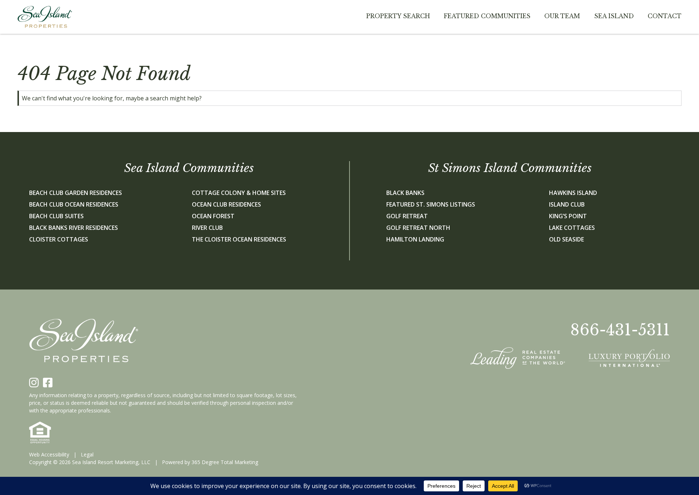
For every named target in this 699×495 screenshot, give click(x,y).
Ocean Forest (213, 216)
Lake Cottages (572, 228)
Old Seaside (566, 239)
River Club (207, 228)
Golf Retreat (407, 216)
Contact (665, 16)
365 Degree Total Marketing (224, 462)
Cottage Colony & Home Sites (239, 193)
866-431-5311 (620, 329)
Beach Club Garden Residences (75, 193)
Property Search (398, 16)
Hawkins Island (573, 193)
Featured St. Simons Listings (430, 204)
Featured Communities (487, 16)
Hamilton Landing (415, 239)
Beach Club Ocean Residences (73, 204)
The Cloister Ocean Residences (239, 239)
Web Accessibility (49, 454)
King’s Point (568, 216)
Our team (562, 16)
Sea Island (614, 16)
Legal (87, 454)
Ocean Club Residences (226, 204)
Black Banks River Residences (73, 228)
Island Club (567, 204)
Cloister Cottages (58, 239)
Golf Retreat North (418, 228)
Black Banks (405, 193)
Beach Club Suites (56, 216)
